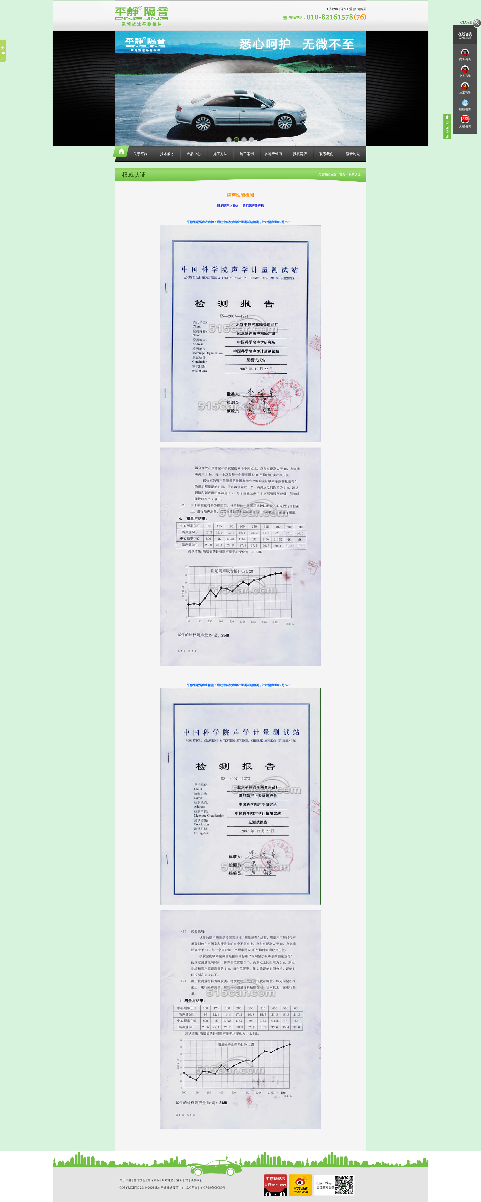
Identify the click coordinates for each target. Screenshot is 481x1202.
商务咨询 (465, 59)
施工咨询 (465, 92)
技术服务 (167, 154)
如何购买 (360, 9)
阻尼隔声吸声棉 (253, 205)
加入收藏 (332, 9)
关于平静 (141, 154)
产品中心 (194, 154)
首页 (342, 174)
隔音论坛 (353, 154)
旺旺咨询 (465, 109)
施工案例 (247, 154)
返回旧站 (182, 1180)
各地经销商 (273, 154)
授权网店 (300, 154)
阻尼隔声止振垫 (227, 205)
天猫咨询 (465, 126)
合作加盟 (346, 9)
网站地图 (168, 1180)
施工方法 (220, 154)
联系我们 (326, 154)
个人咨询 (465, 76)
